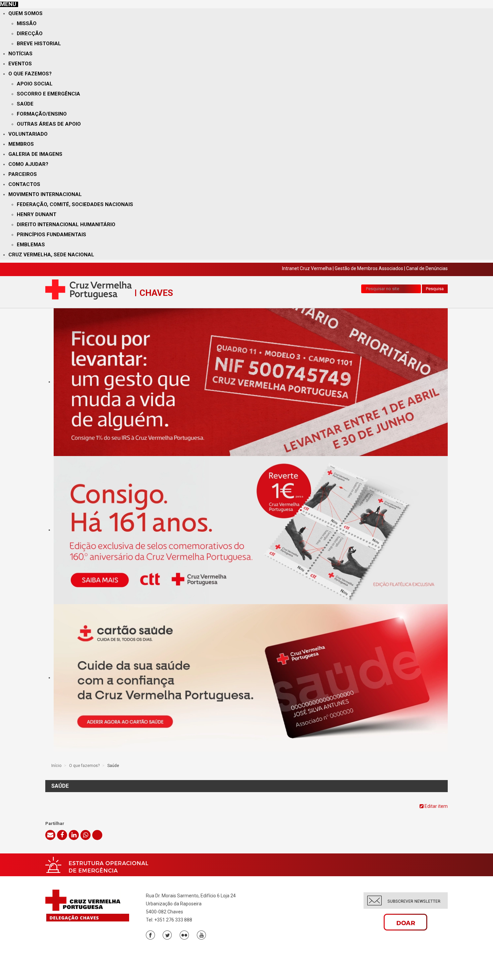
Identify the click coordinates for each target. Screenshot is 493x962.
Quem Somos (25, 13)
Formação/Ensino (42, 114)
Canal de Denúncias (427, 268)
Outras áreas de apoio (49, 124)
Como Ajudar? (28, 164)
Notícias (20, 54)
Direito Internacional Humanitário (66, 224)
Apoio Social (35, 84)
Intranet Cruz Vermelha (307, 268)
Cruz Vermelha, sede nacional (51, 255)
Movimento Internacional (45, 194)
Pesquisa (435, 288)
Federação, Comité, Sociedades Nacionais (75, 204)
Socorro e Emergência (48, 94)
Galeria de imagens (35, 154)
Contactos (24, 184)
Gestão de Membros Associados (369, 268)
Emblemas (31, 245)
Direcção (30, 33)
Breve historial (39, 44)
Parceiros (22, 174)
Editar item (436, 806)
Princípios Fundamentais (51, 235)
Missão (27, 23)
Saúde (25, 104)
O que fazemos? (30, 74)
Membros (21, 144)
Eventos (20, 64)
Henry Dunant (36, 214)
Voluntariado (28, 134)
